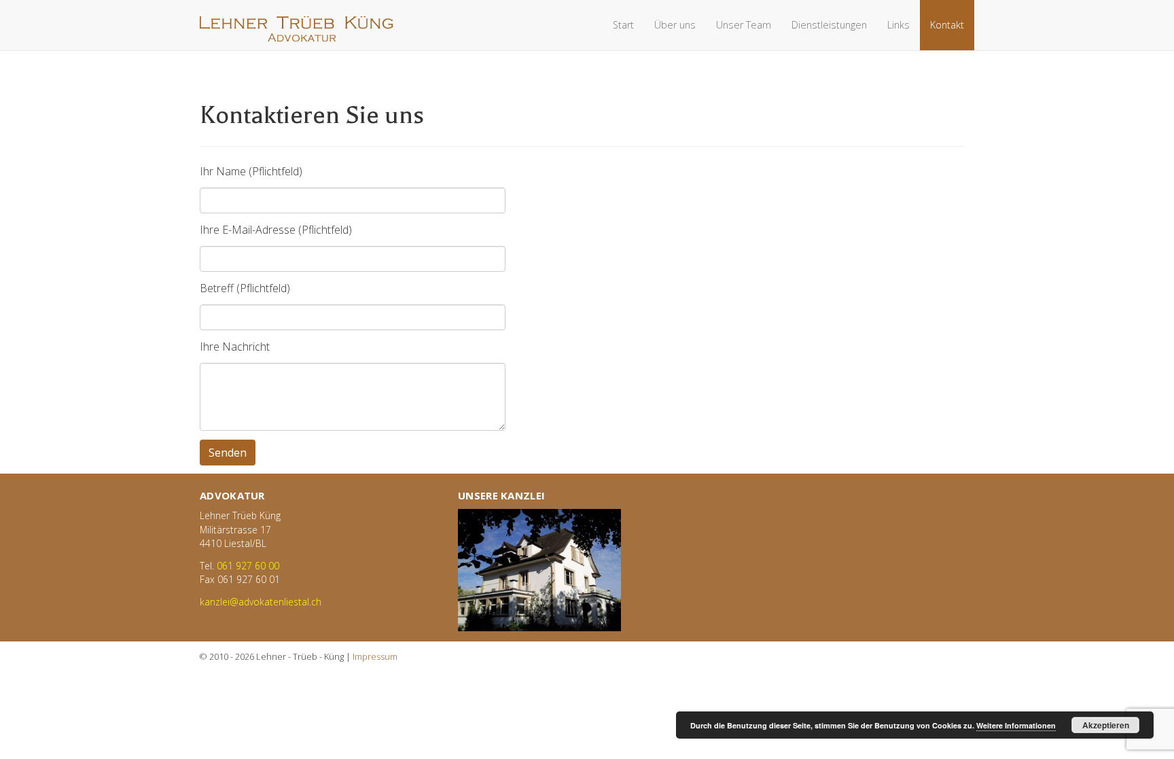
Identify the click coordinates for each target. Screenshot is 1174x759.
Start (623, 24)
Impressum (375, 656)
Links (898, 24)
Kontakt (947, 24)
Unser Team (743, 24)
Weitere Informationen (1016, 725)
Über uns (675, 24)
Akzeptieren (1105, 725)
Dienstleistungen (829, 24)
